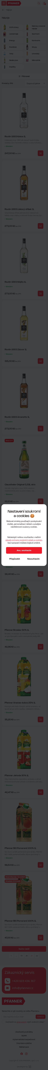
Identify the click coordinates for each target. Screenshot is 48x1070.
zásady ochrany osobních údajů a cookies (23, 540)
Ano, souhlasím (24, 550)
